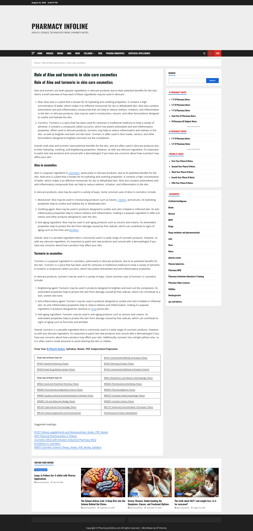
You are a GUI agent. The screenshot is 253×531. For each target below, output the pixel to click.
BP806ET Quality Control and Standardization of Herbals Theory (65, 395)
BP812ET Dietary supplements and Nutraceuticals (59, 413)
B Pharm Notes (56, 348)
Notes (170, 251)
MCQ (100, 53)
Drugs (60, 53)
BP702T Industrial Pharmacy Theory (52, 363)
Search (171, 73)
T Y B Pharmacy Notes (181, 110)
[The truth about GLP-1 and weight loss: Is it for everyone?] (197, 482)
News (77, 53)
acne (93, 308)
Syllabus (88, 53)
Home (39, 53)
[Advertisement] (165, 27)
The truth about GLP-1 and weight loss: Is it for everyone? (195, 502)
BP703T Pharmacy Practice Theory (119, 363)
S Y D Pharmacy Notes (181, 144)
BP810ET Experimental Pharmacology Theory (56, 407)
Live (217, 53)
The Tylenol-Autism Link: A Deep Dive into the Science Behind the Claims (103, 502)
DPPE (170, 220)
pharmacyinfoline (42, 482)
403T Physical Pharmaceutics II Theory (55, 436)
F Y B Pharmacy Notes (181, 99)
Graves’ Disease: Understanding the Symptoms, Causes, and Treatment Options (148, 502)
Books (171, 207)
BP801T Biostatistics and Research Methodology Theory (128, 378)
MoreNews (147, 528)
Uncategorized (174, 295)
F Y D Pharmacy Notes (181, 138)
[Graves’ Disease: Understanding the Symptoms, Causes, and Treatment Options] (150, 482)
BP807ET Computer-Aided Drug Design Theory (124, 395)
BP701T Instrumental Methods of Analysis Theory (125, 357)
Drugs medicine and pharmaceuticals (184, 232)
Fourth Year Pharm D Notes (183, 177)
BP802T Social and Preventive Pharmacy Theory (58, 384)
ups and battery (175, 301)
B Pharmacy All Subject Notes (184, 121)
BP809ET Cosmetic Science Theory (119, 401)
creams (122, 199)
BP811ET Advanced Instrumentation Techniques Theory (128, 407)
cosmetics (74, 172)
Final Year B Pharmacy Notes (184, 115)
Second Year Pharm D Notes (183, 166)
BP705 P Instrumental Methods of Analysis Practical (126, 369)
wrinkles (74, 230)
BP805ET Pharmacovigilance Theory (119, 389)
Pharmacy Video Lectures (179, 282)
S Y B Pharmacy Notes (181, 105)
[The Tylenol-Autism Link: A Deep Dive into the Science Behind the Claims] (103, 482)
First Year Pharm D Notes (182, 161)
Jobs (69, 53)
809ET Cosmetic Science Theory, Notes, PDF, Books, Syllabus (67, 447)
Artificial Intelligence (139, 53)
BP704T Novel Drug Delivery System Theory (56, 369)
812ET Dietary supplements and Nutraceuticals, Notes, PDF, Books (71, 432)
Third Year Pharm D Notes (182, 172)
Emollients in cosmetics (47, 443)
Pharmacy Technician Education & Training (186, 276)
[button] (33, 53)
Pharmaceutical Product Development (120, 413)
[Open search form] (204, 53)
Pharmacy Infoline (60, 26)
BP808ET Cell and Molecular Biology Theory (56, 401)
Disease (49, 53)
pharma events (174, 257)
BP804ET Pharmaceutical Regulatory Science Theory (60, 389)
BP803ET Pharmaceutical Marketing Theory (123, 384)
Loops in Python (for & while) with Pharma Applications (54, 477)
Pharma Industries (115, 53)
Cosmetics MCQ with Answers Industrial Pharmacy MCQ (65, 439)
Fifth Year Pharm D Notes (182, 182)
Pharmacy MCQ (174, 270)
